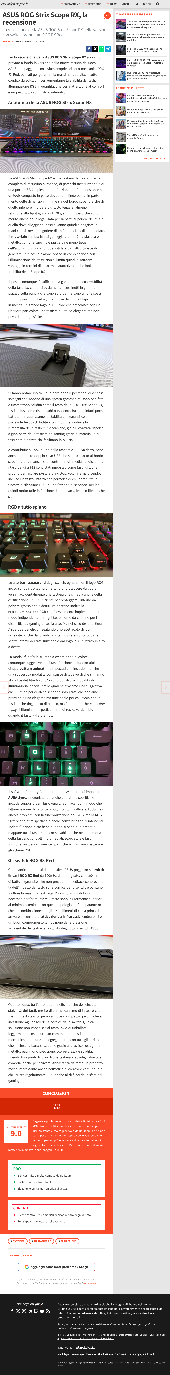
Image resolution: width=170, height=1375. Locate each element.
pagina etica (90, 1282)
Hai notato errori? (20, 1255)
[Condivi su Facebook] (89, 49)
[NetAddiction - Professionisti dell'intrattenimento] (85, 1348)
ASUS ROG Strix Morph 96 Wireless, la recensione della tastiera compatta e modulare (146, 37)
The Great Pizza (123, 1354)
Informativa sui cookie (69, 1334)
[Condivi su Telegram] (108, 49)
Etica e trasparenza (128, 1334)
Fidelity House (105, 1354)
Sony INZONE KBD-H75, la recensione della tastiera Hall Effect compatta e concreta (145, 63)
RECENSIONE (9, 41)
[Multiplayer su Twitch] (36, 1311)
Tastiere (17, 1241)
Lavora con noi (157, 1334)
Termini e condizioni (107, 1334)
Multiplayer (64, 1354)
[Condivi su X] (95, 49)
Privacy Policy (88, 1334)
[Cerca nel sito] (158, 4)
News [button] (113, 4)
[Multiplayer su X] (18, 1311)
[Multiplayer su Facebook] (12, 1311)
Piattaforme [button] (72, 4)
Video (125, 4)
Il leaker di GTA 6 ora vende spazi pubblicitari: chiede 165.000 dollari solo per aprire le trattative (147, 98)
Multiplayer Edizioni (143, 1354)
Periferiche (67, 1241)
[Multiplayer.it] (14, 4)
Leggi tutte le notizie (155, 158)
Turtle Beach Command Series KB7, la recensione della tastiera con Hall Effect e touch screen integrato (147, 24)
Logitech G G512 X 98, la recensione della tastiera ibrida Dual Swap (144, 50)
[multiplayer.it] (30, 1304)
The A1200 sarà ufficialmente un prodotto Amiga (143, 136)
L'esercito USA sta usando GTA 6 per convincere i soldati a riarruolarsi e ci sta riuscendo (145, 124)
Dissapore (91, 1354)
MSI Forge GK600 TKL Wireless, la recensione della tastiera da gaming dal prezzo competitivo (147, 75)
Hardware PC (41, 1241)
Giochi (147, 4)
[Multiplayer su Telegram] (30, 1311)
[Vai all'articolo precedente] (166, 687)
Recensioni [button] (95, 4)
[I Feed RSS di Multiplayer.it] (48, 1311)
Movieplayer (77, 1354)
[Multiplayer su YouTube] (42, 1311)
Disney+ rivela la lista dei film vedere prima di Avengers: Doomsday (145, 149)
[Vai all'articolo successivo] (4, 687)
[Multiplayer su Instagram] (24, 1311)
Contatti (144, 1334)
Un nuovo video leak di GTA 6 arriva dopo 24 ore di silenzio (145, 111)
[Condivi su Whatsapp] (101, 49)
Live (136, 4)
